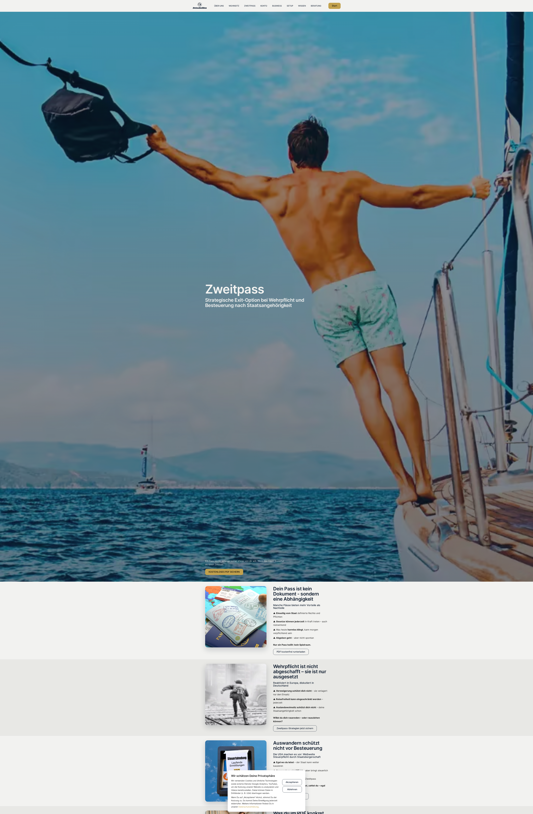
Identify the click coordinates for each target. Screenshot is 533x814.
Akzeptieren (292, 782)
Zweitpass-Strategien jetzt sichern (295, 728)
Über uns (219, 6)
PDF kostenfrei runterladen (291, 651)
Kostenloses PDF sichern (224, 571)
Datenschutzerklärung (248, 807)
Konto (263, 6)
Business (277, 6)
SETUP (290, 6)
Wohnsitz (234, 6)
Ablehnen (292, 789)
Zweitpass (249, 6)
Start (334, 5)
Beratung (316, 6)
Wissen (302, 6)
